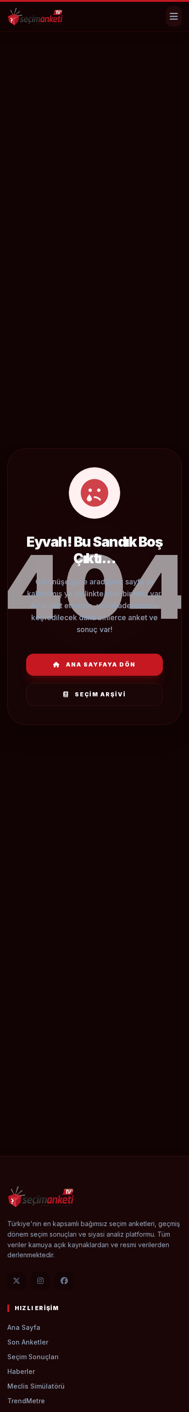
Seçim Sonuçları (33, 1357)
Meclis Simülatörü (36, 1386)
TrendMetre (26, 1401)
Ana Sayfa (23, 1327)
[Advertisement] (94, 62)
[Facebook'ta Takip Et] (64, 1281)
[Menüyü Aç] (174, 16)
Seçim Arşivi (100, 694)
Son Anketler (27, 1342)
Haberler (21, 1371)
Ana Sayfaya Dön (101, 664)
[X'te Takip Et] (16, 1281)
